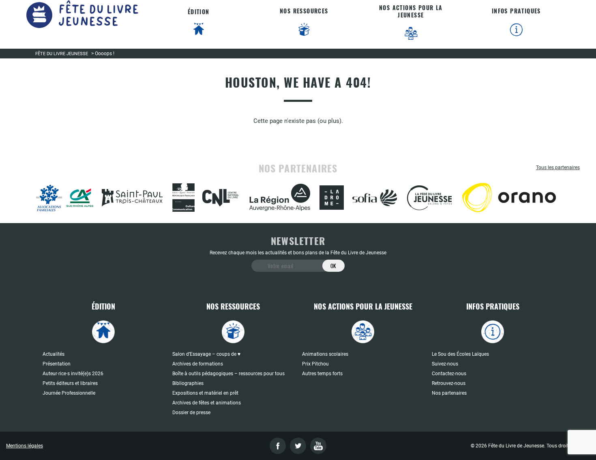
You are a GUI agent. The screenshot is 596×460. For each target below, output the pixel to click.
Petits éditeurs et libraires (70, 383)
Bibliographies (188, 383)
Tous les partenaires (558, 167)
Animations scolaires (325, 354)
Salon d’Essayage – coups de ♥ (206, 354)
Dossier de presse (191, 412)
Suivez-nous (445, 364)
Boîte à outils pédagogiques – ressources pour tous (228, 373)
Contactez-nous (449, 373)
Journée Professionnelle (69, 393)
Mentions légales (24, 446)
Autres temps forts (322, 373)
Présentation (57, 364)
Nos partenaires (449, 393)
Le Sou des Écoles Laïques (460, 354)
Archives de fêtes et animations (206, 403)
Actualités (53, 354)
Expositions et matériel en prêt (205, 393)
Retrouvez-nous (448, 383)
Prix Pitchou (315, 364)
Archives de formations (197, 364)
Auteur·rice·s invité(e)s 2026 (73, 373)
